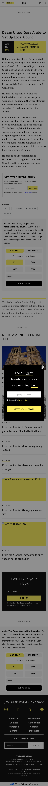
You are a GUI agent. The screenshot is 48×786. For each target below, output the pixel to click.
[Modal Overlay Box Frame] (24, 393)
